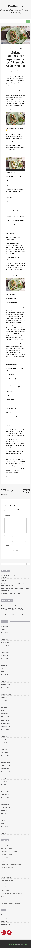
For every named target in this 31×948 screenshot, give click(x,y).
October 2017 (5, 804)
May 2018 (4, 784)
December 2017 (5, 797)
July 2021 (3, 662)
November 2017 (5, 801)
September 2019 (5, 733)
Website (6, 545)
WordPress (24, 944)
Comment (7, 515)
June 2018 (4, 781)
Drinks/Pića (4, 858)
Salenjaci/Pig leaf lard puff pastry (18, 605)
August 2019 (4, 736)
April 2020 (4, 710)
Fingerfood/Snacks (6, 861)
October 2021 (5, 655)
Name (6, 536)
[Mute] (22, 170)
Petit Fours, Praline (7, 880)
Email (6, 540)
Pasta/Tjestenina (6, 877)
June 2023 (4, 629)
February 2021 (5, 678)
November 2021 (5, 652)
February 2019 (5, 755)
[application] (15, 164)
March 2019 (4, 752)
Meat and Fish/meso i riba (15, 48)
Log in (3, 915)
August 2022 (4, 639)
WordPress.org (5, 924)
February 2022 (5, 642)
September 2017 (5, 807)
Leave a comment (16, 71)
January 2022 (5, 645)
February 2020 (5, 717)
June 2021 (4, 665)
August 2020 (4, 697)
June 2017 (4, 817)
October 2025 (5, 626)
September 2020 (6, 694)
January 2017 (5, 833)
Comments (5, 921)
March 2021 (4, 675)
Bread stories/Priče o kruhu (9, 851)
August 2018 (4, 775)
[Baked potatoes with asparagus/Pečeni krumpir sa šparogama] (15, 35)
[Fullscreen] (24, 170)
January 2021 (5, 681)
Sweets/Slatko (5, 890)
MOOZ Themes (12, 944)
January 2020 (5, 720)
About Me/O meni (6, 848)
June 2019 (4, 742)
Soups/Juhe (4, 887)
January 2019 (5, 759)
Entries (4, 918)
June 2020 (4, 704)
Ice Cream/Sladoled (7, 867)
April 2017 (4, 823)
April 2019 (4, 749)
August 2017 (4, 810)
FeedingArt (10, 70)
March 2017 (4, 827)
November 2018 (5, 765)
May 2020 (4, 707)
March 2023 (4, 633)
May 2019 (4, 746)
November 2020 (5, 687)
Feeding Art (15, 6)
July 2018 (3, 778)
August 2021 (4, 658)
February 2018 (5, 791)
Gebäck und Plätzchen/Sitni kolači (11, 864)
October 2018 (5, 768)
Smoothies (4, 883)
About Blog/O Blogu (7, 845)
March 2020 (4, 713)
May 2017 (4, 820)
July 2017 (3, 814)
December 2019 (5, 723)
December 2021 (5, 649)
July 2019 (4, 739)
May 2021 (4, 668)
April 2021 (4, 671)
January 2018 (5, 794)
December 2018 (5, 762)
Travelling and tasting (7, 900)
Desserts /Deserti (6, 854)
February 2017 (5, 830)
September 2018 (5, 772)
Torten (3, 896)
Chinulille (4, 580)
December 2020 (5, 684)
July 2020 (4, 700)
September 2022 (6, 636)
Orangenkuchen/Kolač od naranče (11, 593)
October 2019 (5, 730)
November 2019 (5, 726)
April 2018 (4, 788)
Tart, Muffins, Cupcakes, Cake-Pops (11, 893)
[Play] (7, 170)
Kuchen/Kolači (5, 871)
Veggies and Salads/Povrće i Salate (11, 903)
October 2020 (5, 691)
